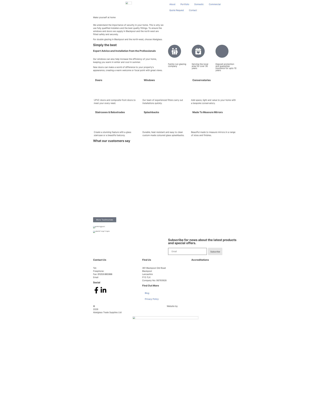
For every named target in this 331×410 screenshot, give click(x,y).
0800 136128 (111, 271)
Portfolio (184, 4)
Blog (147, 293)
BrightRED (183, 306)
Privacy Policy (152, 299)
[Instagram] (110, 290)
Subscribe (215, 251)
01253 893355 (104, 268)
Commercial (215, 4)
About (172, 4)
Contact (193, 10)
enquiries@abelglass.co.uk (112, 277)
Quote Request (176, 10)
